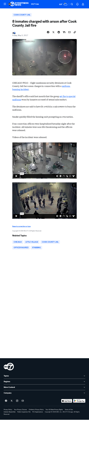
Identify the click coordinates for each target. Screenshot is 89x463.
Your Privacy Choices (20, 409)
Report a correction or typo (21, 226)
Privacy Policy (8, 409)
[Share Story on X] (53, 32)
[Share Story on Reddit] (59, 32)
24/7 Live (35, 4)
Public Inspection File (23, 412)
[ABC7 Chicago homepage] (18, 4)
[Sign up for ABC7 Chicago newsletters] (22, 401)
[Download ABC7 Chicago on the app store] (66, 401)
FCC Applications (37, 412)
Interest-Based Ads (10, 412)
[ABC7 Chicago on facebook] (6, 401)
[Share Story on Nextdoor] (64, 32)
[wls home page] (9, 366)
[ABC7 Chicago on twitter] (11, 401)
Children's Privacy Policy (36, 409)
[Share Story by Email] (69, 32)
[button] (4, 4)
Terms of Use (69, 409)
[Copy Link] (75, 32)
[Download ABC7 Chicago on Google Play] (79, 401)
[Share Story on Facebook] (48, 32)
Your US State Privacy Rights (54, 409)
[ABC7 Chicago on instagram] (17, 401)
